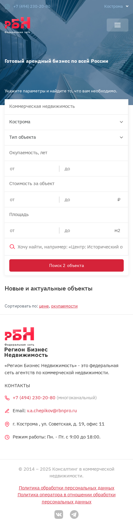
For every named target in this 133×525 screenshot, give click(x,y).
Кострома (19, 122)
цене (44, 306)
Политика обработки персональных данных (66, 488)
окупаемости (64, 306)
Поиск (66, 265)
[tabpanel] (66, 52)
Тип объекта (22, 137)
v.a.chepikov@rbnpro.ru (52, 410)
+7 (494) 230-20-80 (31, 6)
